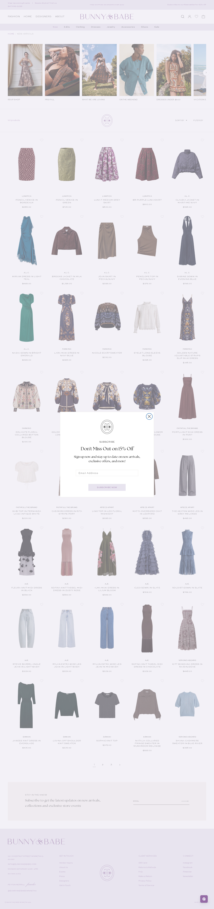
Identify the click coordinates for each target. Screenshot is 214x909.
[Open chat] (204, 899)
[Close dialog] (149, 416)
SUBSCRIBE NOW (107, 487)
